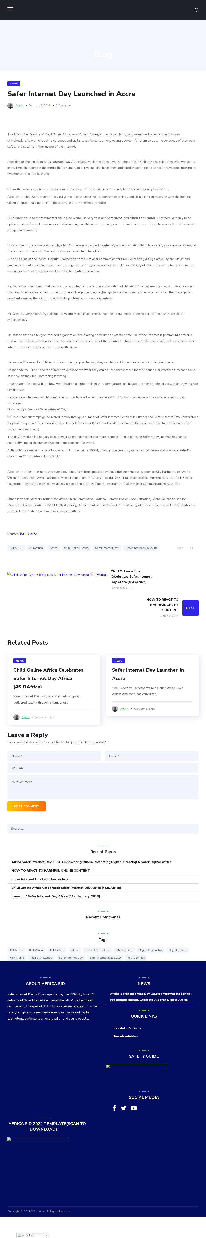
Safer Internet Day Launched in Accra (40, 879)
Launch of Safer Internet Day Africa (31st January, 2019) (55, 896)
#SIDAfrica (36, 548)
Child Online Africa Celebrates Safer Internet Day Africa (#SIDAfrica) (48, 678)
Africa (53, 548)
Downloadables (125, 1036)
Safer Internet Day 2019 (141, 548)
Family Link (17, 958)
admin (19, 105)
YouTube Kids (136, 958)
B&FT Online (28, 534)
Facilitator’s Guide (127, 1028)
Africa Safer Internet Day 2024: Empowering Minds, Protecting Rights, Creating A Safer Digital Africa (91, 862)
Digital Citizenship (150, 950)
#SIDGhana (57, 950)
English (28, 1235)
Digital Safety (177, 950)
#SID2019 (16, 548)
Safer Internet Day (107, 548)
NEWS (14, 83)
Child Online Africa (76, 548)
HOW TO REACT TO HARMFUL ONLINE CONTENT (50, 870)
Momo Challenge (41, 958)
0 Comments (63, 105)
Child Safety (124, 950)
